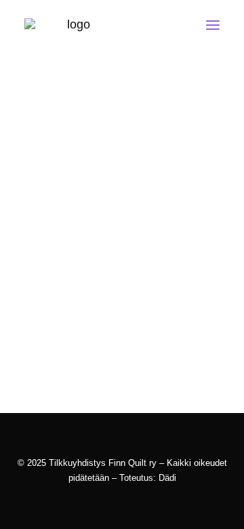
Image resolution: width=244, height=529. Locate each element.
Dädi (167, 478)
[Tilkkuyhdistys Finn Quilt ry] (73, 25)
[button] (213, 25)
